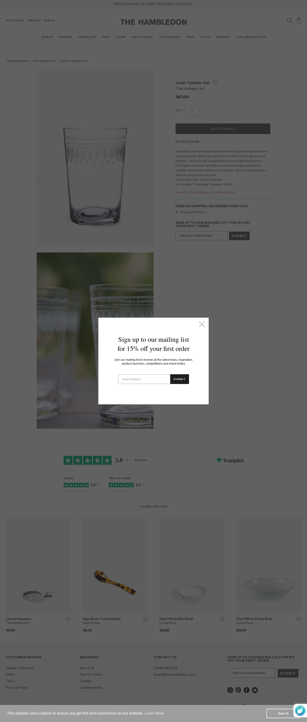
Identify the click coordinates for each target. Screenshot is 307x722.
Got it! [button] (283, 713)
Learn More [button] (154, 713)
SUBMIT (180, 379)
